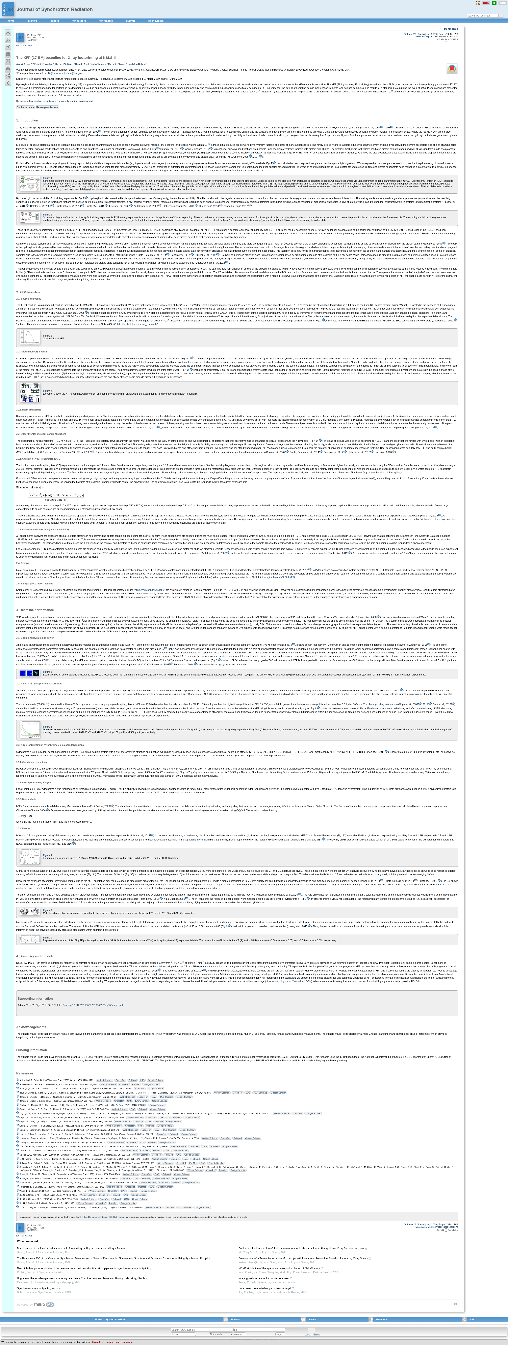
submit (131, 20)
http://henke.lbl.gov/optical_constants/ (137, 324)
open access (156, 20)
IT (494, 3)
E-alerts (235, 1319)
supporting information (385, 704)
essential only (111, 1342)
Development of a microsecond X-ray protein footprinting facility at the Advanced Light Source (71, 1248)
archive (33, 20)
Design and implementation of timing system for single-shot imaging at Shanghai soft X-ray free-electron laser (302, 1248)
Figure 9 (47, 937)
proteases (302, 181)
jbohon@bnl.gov (73, 73)
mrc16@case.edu (53, 73)
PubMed (133, 1080)
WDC (502, 3)
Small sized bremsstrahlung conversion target (265, 1288)
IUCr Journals (260, 1093)
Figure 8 (47, 910)
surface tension (309, 628)
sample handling (214, 88)
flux (244, 91)
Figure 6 (47, 726)
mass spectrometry (214, 755)
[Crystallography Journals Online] (478, 3)
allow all (95, 1342)
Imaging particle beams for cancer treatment (264, 1278)
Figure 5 (47, 672)
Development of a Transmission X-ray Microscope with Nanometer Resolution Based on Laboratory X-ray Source (303, 1258)
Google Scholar (155, 1080)
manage (128, 1342)
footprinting (35, 101)
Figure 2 (47, 214)
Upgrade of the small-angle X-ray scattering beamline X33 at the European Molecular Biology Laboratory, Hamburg (82, 1278)
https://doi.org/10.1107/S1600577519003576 (437, 37)
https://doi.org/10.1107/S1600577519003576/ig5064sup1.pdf (90, 1005)
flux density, (296, 543)
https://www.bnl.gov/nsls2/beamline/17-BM (288, 981)
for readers (106, 20)
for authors (79, 20)
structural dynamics (54, 101)
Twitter (312, 1319)
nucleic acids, (229, 84)
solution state (86, 101)
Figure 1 (47, 178)
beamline (72, 101)
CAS (142, 1080)
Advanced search (312, 1335)
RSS (472, 1319)
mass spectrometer (92, 183)
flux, (146, 884)
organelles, (288, 465)
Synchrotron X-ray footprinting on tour (38, 1288)
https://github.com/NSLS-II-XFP (277, 577)
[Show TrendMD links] (455, 1304)
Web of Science (104, 1080)
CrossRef (120, 1080)
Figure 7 (47, 855)
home (11, 20)
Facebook (381, 1319)
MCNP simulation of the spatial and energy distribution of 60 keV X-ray (279, 1268)
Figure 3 (47, 335)
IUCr (486, 3)
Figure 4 (47, 391)
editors (55, 20)
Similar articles (25, 107)
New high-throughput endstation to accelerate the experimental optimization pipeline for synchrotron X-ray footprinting (84, 1268)
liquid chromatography (390, 181)
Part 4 (421, 34)
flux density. (153, 536)
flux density (140, 88)
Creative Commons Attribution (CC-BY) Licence (102, 1217)
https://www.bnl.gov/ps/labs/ (149, 590)
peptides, (326, 181)
